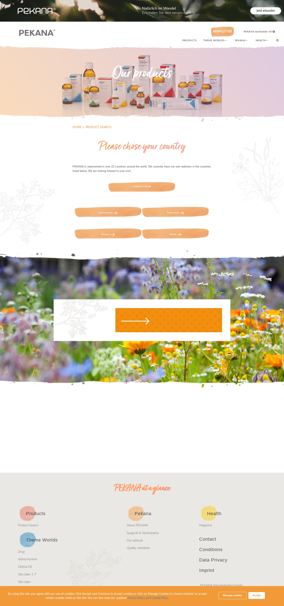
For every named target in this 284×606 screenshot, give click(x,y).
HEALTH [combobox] (261, 40)
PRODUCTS (189, 40)
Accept (256, 595)
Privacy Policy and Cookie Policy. (148, 598)
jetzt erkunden (266, 10)
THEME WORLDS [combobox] (214, 40)
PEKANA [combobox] (240, 40)
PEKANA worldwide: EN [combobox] (258, 31)
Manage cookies (232, 595)
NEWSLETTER (222, 31)
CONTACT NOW (142, 187)
